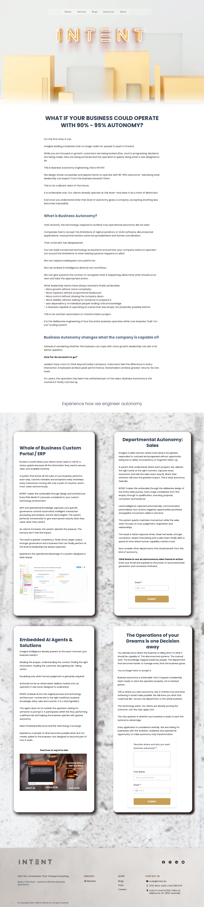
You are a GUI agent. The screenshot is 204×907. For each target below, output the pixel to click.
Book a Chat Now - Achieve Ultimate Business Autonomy (41, 883)
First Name (139, 771)
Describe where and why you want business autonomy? (152, 746)
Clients (67, 11)
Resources (108, 11)
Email (138, 582)
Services (81, 11)
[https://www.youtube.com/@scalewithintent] (183, 862)
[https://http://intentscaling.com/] (35, 862)
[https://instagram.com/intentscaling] (170, 862)
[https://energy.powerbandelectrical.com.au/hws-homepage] (53, 772)
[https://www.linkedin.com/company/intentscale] (176, 862)
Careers (122, 889)
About (123, 11)
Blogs (94, 11)
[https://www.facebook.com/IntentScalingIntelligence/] (163, 862)
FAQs (121, 885)
